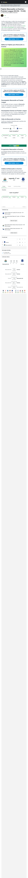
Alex (5, 15)
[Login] (25, 2)
